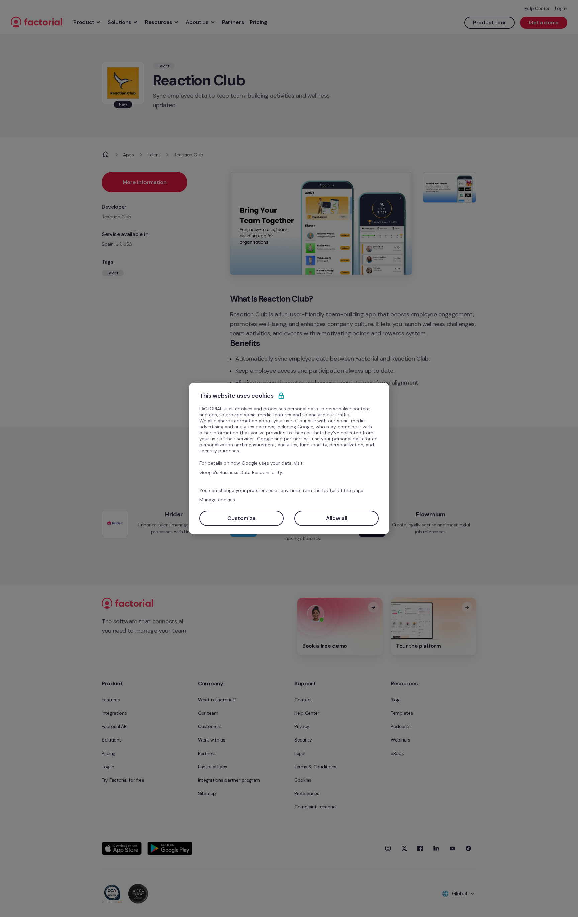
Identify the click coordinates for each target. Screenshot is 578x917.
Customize (241, 518)
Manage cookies (217, 500)
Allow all (336, 518)
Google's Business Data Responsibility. (241, 472)
